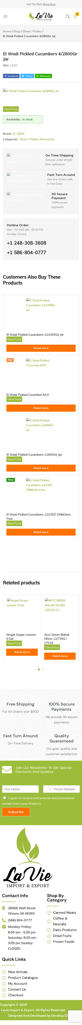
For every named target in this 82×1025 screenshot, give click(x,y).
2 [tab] (43, 669)
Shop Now (49, 4)
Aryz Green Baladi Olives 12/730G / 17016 (56, 639)
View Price (11, 109)
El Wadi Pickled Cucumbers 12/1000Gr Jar (35, 335)
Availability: (13, 119)
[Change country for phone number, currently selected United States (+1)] (47, 789)
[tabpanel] (22, 629)
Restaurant (47, 139)
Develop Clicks (62, 1015)
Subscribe (16, 812)
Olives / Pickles (29, 139)
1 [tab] (39, 669)
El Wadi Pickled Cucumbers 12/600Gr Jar (34, 454)
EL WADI (18, 133)
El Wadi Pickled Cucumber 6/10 (27, 395)
